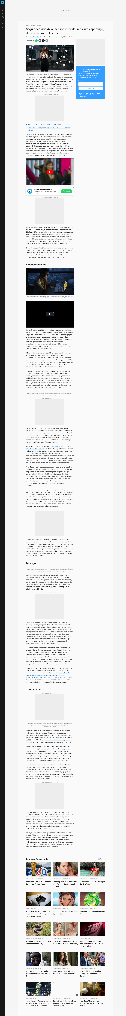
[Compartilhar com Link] (46, 40)
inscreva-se (91, 88)
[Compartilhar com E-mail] (43, 40)
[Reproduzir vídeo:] (50, 171)
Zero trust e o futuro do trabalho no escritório (44, 124)
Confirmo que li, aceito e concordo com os (91, 95)
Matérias (33, 25)
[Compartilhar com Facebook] (39, 40)
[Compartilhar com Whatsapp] (36, 40)
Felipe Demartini (34, 37)
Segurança (39, 25)
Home (27, 25)
